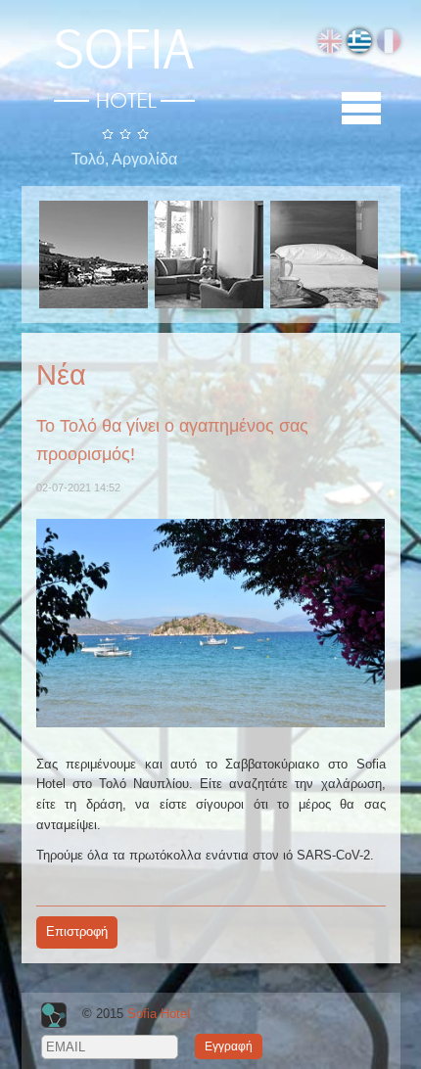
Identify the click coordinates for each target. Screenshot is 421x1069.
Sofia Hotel (158, 1014)
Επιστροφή (77, 931)
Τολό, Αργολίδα (124, 159)
